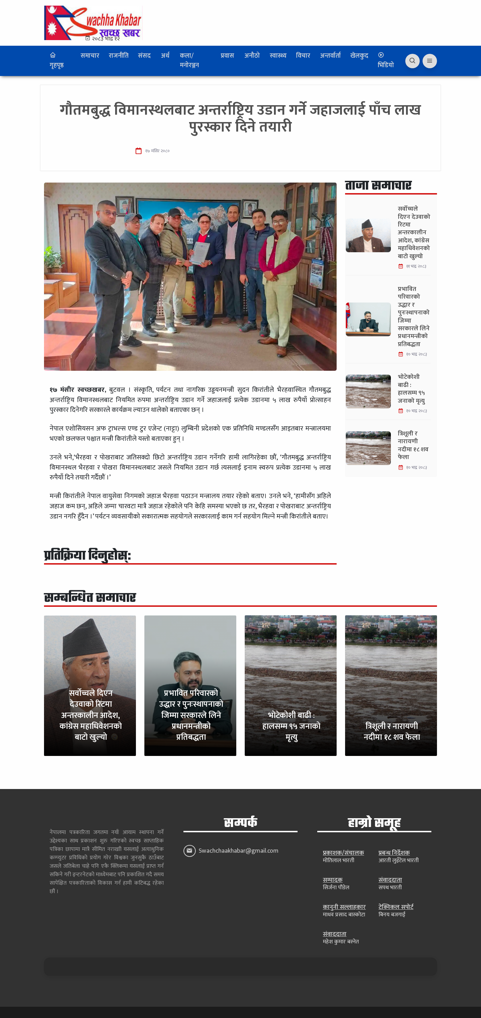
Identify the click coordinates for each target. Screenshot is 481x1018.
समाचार (90, 56)
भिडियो (386, 65)
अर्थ (165, 56)
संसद (144, 56)
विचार (303, 56)
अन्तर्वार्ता (330, 56)
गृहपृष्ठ (57, 65)
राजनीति (119, 56)
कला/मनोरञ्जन (189, 61)
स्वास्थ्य (278, 56)
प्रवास (227, 56)
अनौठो (252, 56)
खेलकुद (359, 56)
